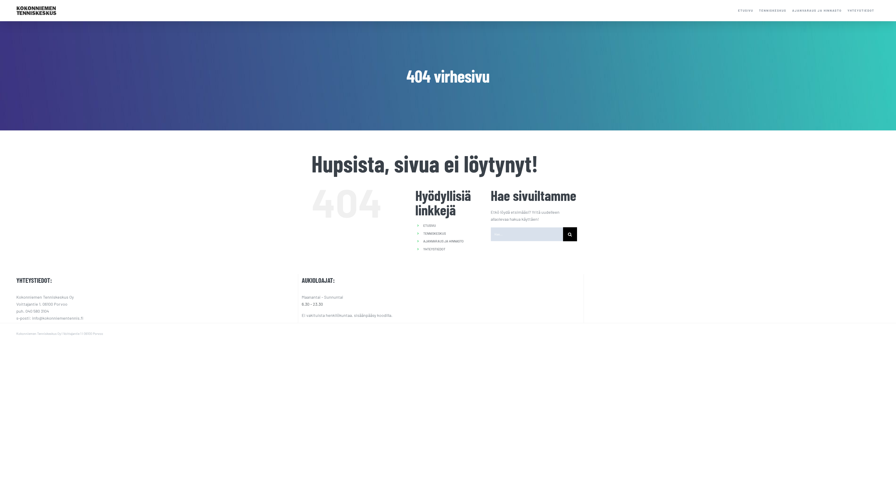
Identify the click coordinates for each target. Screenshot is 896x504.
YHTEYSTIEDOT (434, 249)
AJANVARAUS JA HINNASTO (443, 241)
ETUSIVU (429, 226)
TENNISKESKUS (434, 233)
